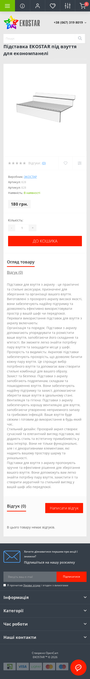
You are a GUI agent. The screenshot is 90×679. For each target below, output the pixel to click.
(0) (44, 163)
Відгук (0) (15, 272)
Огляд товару (21, 262)
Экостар (30, 177)
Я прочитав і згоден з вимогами (37, 585)
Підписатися (71, 576)
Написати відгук (64, 508)
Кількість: (15, 220)
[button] (37, 5)
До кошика (45, 241)
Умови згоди (31, 585)
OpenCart (52, 653)
